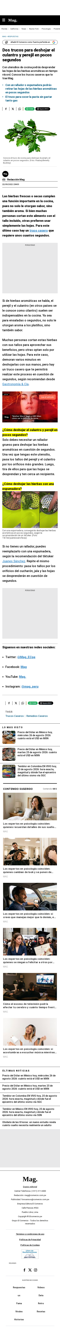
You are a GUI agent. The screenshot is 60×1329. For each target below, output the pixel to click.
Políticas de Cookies (30, 1245)
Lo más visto (12, 727)
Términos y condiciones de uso (30, 1234)
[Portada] (30, 1184)
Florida (4, 29)
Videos (41, 1287)
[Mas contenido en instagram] (35, 1270)
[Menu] (5, 20)
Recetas (41, 1311)
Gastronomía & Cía (15, 384)
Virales (19, 1311)
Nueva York (34, 29)
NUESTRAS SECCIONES (30, 1280)
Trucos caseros (14, 716)
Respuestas (19, 1287)
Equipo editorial (30, 1187)
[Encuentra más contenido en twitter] (12, 109)
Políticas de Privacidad (30, 1239)
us (19, 1295)
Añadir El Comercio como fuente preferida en (30, 42)
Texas (23, 29)
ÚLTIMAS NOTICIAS (16, 1071)
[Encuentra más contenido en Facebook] (5, 109)
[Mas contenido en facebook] (24, 1270)
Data (41, 1295)
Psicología (46, 29)
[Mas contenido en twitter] (30, 1270)
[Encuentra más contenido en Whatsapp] (19, 109)
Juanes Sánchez (13, 561)
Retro (41, 1303)
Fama (19, 1303)
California (14, 29)
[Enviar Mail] (4, 180)
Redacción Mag (16, 179)
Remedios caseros (37, 716)
